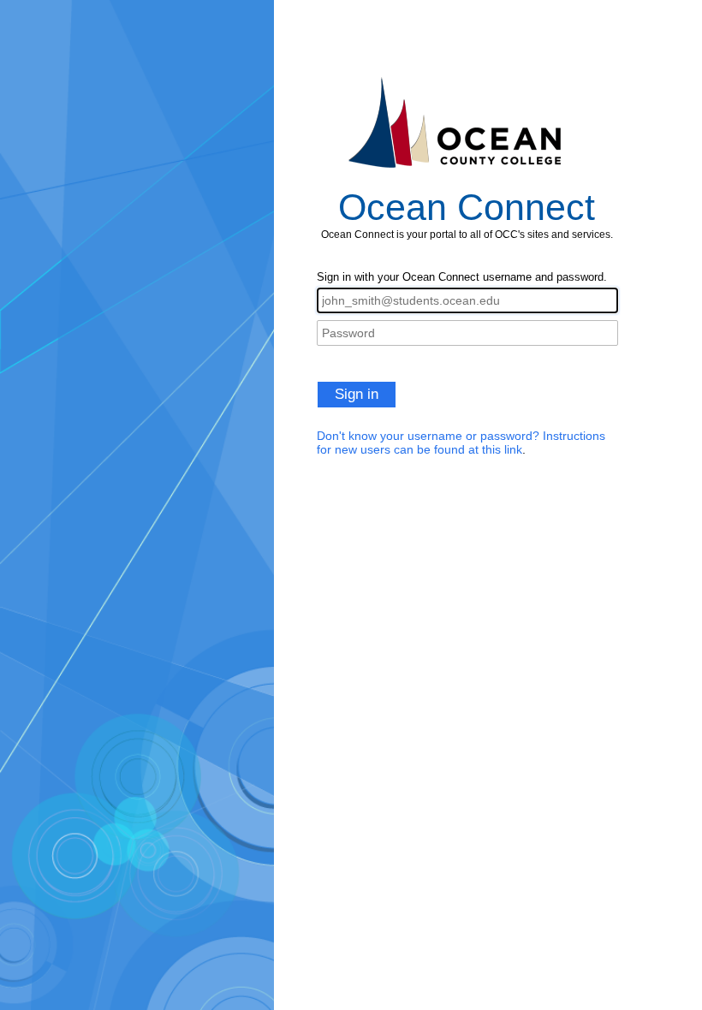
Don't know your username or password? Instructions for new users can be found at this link (461, 442)
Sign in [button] (356, 393)
